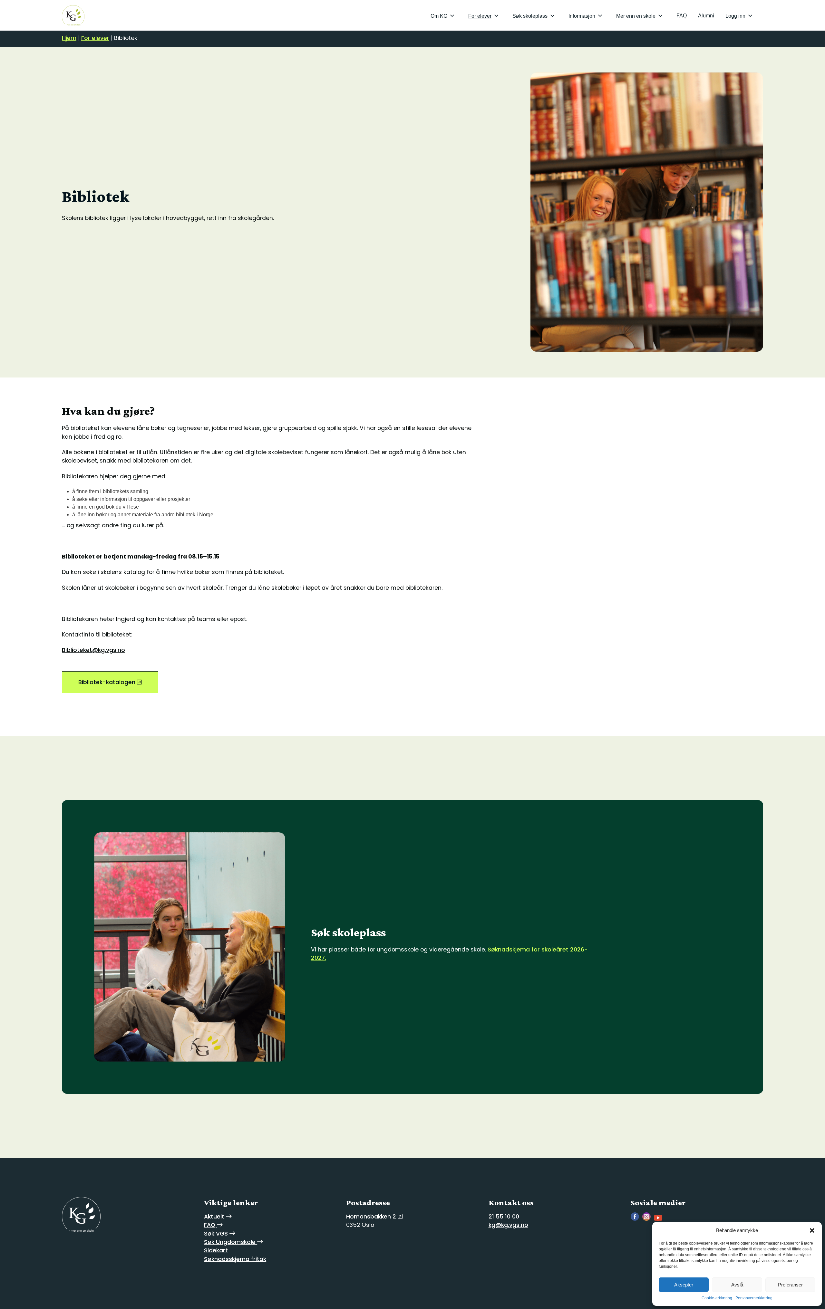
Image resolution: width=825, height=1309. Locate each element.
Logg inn (735, 16)
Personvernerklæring (753, 1298)
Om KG (439, 16)
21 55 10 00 (504, 1216)
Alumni (706, 15)
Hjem (69, 38)
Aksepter (683, 1284)
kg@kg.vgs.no (508, 1225)
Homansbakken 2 (372, 1216)
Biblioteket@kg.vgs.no (93, 650)
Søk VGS (216, 1233)
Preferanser (790, 1284)
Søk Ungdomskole (230, 1242)
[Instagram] (648, 1219)
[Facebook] (636, 1219)
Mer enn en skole (635, 16)
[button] (812, 1230)
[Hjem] (73, 15)
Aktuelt (215, 1216)
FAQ (681, 15)
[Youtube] (659, 1219)
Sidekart (216, 1250)
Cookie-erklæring (717, 1298)
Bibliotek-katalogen (107, 682)
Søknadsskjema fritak (235, 1259)
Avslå (737, 1284)
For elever (479, 16)
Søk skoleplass (530, 16)
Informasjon (581, 16)
